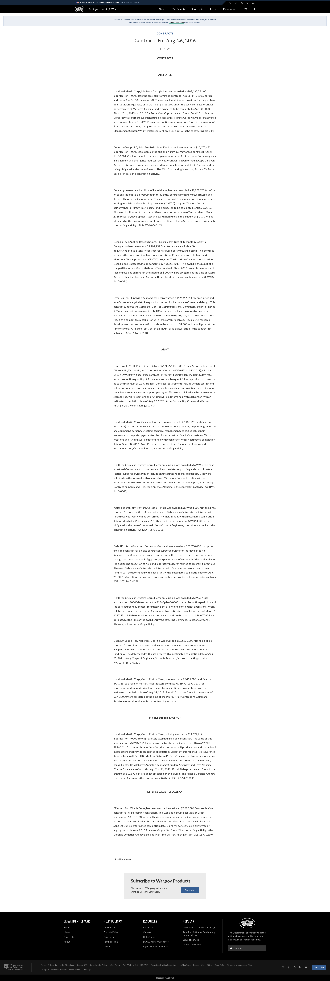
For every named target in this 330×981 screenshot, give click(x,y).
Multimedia (178, 9)
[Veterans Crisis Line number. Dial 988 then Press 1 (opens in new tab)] (13, 967)
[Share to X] (164, 49)
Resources (229, 9)
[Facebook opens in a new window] (236, 3)
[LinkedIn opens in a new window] (247, 3)
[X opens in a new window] (230, 3)
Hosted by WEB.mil (165, 977)
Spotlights (197, 9)
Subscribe (190, 890)
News (162, 9)
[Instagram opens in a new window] (242, 3)
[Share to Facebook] (161, 49)
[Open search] (254, 9)
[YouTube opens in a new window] (253, 3)
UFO (244, 9)
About (213, 9)
